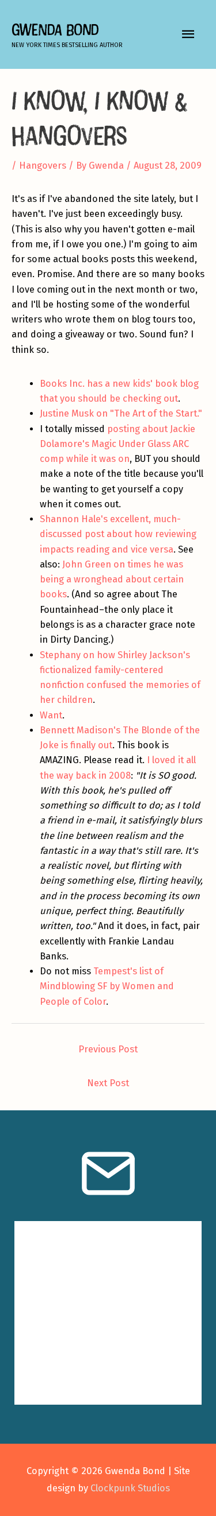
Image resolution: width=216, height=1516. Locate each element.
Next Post (108, 1083)
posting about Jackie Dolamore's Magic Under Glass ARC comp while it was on (117, 444)
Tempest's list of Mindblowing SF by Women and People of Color (107, 986)
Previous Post (108, 1049)
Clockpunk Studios (130, 1488)
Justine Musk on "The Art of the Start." (121, 413)
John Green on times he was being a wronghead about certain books (112, 579)
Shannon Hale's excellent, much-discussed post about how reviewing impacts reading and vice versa (118, 534)
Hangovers (42, 165)
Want (51, 715)
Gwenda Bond (55, 29)
